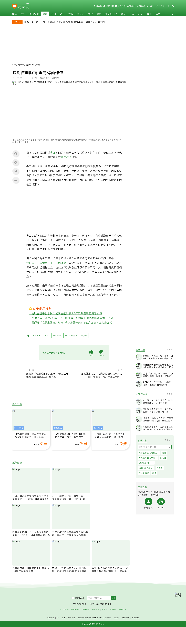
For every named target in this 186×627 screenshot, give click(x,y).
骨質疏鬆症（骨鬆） (148, 457)
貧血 (53, 152)
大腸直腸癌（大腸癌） (149, 452)
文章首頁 (113, 609)
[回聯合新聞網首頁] (14, 6)
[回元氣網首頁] (23, 6)
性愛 (132, 14)
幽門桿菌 (66, 157)
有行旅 (142, 6)
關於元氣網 (64, 609)
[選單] (172, 6)
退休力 (80, 14)
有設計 (132, 6)
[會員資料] (168, 6)
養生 (23, 14)
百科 (53, 14)
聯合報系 (108, 618)
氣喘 (154, 472)
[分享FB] (15, 153)
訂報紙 (117, 618)
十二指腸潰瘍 (58, 263)
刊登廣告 (50, 618)
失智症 (163, 457)
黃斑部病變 (144, 472)
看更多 (170, 349)
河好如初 (121, 6)
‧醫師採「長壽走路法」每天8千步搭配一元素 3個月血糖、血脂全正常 (70, 322)
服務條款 (81, 617)
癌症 (123, 14)
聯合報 (99, 6)
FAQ (58, 617)
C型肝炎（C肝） (146, 467)
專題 (149, 14)
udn (14, 64)
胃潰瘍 (160, 467)
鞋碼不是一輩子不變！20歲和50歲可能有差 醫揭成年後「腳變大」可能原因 (64, 22)
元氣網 (21, 64)
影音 (62, 14)
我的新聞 (160, 6)
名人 (140, 14)
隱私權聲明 (97, 617)
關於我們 (125, 618)
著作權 (89, 617)
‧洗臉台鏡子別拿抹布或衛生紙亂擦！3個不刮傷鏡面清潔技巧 (65, 313)
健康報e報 (80, 598)
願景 (150, 6)
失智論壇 (34, 14)
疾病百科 (95, 609)
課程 (70, 14)
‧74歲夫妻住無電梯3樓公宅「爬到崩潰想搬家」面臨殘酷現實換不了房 (71, 318)
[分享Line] (15, 162)
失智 (90, 14)
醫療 (45, 14)
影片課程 (18, 428)
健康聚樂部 (75, 609)
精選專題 (86, 609)
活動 (158, 14)
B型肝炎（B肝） (146, 462)
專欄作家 (122, 609)
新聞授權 (71, 618)
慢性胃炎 (31, 263)
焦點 (14, 14)
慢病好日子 (111, 14)
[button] (172, 14)
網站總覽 (135, 618)
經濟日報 (109, 6)
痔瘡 (164, 452)
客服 (63, 617)
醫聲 (99, 14)
